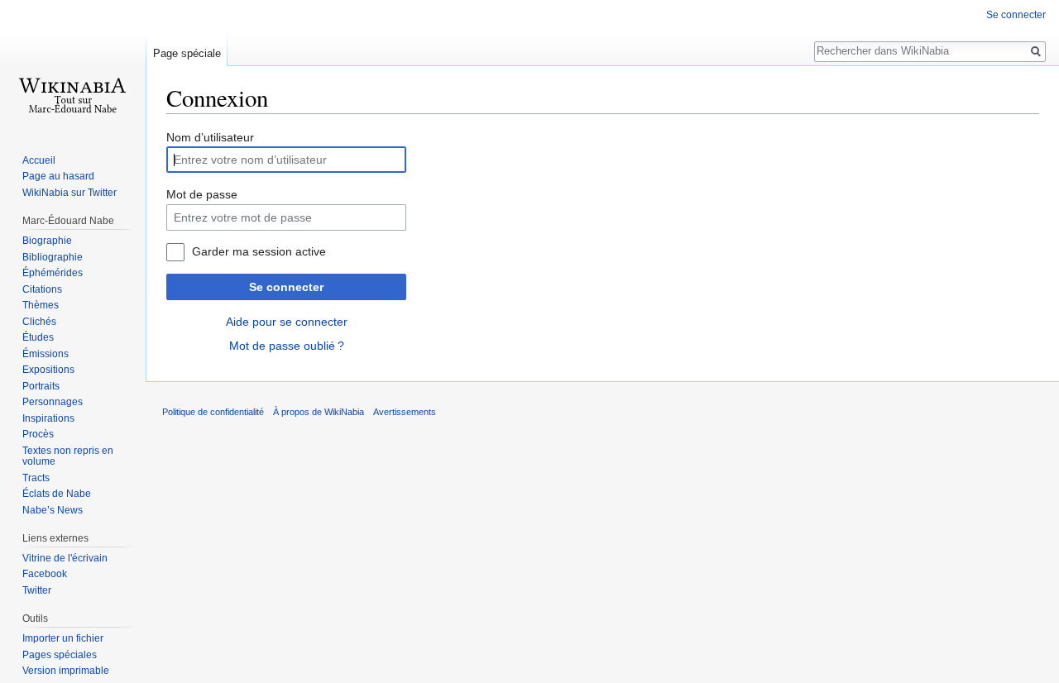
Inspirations (48, 418)
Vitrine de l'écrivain (65, 558)
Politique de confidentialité (213, 412)
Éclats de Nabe (56, 493)
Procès (38, 434)
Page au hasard (58, 176)
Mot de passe (201, 194)
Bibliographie (52, 257)
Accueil (38, 160)
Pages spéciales (59, 655)
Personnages (52, 402)
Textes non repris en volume (67, 456)
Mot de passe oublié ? (286, 345)
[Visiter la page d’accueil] (73, 66)
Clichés (39, 321)
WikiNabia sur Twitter (69, 192)
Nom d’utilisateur (210, 137)
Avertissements (404, 412)
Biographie (47, 240)
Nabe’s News (52, 510)
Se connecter (286, 287)
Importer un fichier (62, 638)
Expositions (48, 369)
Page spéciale (187, 53)
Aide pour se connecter (286, 321)
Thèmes (40, 305)
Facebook (44, 574)
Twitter (36, 590)
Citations (42, 289)
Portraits (41, 386)
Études (38, 337)
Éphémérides (52, 273)
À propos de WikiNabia (318, 412)
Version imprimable (65, 670)
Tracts (36, 478)
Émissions (45, 354)
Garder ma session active (259, 251)
